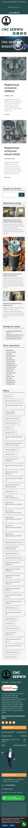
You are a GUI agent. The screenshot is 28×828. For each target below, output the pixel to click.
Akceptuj (5, 825)
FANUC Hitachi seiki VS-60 (13, 406)
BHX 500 (8, 396)
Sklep (3, 745)
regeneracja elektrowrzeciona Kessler (13, 527)
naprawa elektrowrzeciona (13, 438)
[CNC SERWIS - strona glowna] (6, 21)
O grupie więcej (21, 732)
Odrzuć (12, 825)
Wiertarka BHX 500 (12, 652)
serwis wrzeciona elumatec (10, 633)
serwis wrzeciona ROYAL (13, 646)
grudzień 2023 (10, 382)
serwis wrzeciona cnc (13, 336)
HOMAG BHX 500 (11, 423)
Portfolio (23, 736)
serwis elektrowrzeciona (13, 613)
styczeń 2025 (10, 359)
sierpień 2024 (10, 369)
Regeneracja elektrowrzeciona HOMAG (13, 504)
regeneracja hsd (11, 553)
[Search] (21, 195)
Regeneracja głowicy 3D (14, 335)
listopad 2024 (10, 363)
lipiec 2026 (9, 350)
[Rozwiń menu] (2, 33)
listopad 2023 (10, 384)
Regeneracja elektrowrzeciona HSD (13, 511)
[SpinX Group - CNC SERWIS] (10, 688)
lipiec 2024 (9, 370)
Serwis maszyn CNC (19, 745)
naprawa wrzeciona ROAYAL (11, 473)
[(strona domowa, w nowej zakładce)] (6, 674)
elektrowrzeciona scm (13, 401)
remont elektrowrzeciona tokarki (13, 602)
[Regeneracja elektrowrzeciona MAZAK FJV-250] (14, 296)
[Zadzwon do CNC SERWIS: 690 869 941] (24, 824)
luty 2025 (9, 357)
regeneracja (10, 491)
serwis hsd (9, 623)
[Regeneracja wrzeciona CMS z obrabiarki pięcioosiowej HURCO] (14, 212)
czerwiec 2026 (11, 352)
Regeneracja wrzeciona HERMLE (12, 570)
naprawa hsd (10, 454)
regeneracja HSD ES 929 (14, 558)
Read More (7, 114)
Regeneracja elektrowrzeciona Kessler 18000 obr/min (12, 275)
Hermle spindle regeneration (10, 413)
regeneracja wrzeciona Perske (12, 583)
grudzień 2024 (10, 361)
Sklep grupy (5, 739)
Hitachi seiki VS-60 (12, 418)
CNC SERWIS (12, 29)
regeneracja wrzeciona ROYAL (12, 589)
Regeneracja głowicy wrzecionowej (12, 548)
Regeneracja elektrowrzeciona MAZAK (13, 535)
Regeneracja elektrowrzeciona (11, 497)
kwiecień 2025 (11, 356)
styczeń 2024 (10, 380)
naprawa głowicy (11, 450)
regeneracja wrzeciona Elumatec (12, 563)
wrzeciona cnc (10, 657)
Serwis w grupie (7, 736)
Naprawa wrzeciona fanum (14, 466)
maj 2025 (9, 354)
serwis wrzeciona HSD (13, 338)
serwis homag (10, 619)
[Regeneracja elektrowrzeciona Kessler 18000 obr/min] (14, 254)
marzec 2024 (10, 376)
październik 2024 (11, 365)
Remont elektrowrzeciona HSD (13, 596)
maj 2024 (9, 374)
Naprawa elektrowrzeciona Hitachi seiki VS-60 (14, 444)
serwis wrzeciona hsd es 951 (13, 640)
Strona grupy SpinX (8, 732)
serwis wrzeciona (11, 628)
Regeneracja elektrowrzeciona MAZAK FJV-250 (12, 304)
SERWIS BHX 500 (11, 608)
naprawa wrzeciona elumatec (11, 460)
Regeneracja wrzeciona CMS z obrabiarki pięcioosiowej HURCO (12, 221)
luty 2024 (9, 378)
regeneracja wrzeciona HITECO (12, 576)
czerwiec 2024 (11, 372)
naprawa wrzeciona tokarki (13, 479)
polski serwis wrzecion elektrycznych (12, 486)
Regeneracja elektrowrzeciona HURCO (13, 519)
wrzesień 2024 (11, 367)
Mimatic (8, 427)
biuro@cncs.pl (15, 7)
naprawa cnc (10, 432)
